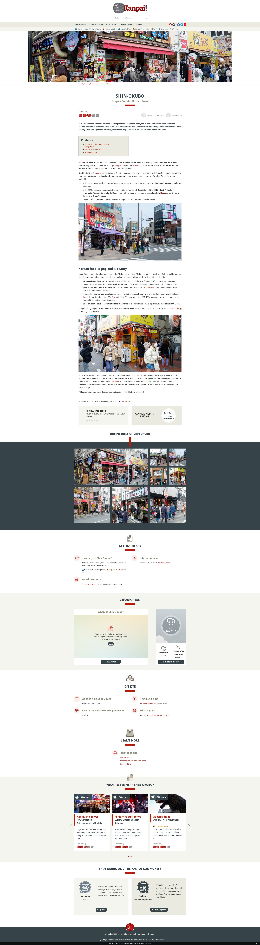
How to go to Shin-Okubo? (94, 149)
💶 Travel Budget (81, 29)
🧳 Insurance (163, 29)
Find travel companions (159, 909)
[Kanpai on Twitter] (181, 24)
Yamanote (136, 165)
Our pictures (89, 147)
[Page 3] (131, 856)
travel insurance (92, 584)
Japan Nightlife (125, 764)
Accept (111, 644)
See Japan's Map (111, 662)
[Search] (146, 18)
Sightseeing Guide (96, 24)
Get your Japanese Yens (148, 703)
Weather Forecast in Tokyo (171, 662)
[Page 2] (130, 856)
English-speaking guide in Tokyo (157, 715)
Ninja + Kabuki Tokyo (128, 816)
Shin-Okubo (126, 401)
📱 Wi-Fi (154, 29)
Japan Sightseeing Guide (86, 84)
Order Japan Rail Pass (114, 570)
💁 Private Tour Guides (141, 29)
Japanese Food (125, 757)
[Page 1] (128, 856)
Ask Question (101, 909)
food (163, 193)
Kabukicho (97, 173)
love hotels (174, 308)
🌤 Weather (174, 29)
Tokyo (102, 84)
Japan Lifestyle (111, 24)
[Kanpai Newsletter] (173, 24)
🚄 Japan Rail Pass (124, 29)
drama (85, 297)
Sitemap (150, 934)
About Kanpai (130, 934)
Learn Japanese (126, 24)
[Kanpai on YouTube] (185, 24)
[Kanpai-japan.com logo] (130, 8)
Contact (141, 934)
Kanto (97, 84)
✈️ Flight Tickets (95, 29)
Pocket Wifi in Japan (163, 563)
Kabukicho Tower (87, 816)
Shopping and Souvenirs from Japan (133, 761)
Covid (146, 381)
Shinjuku (108, 84)
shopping (148, 287)
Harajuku (115, 381)
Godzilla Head (162, 816)
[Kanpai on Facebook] (178, 24)
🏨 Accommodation (109, 29)
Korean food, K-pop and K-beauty (97, 144)
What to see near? (91, 152)
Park (113, 297)
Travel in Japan (80, 24)
